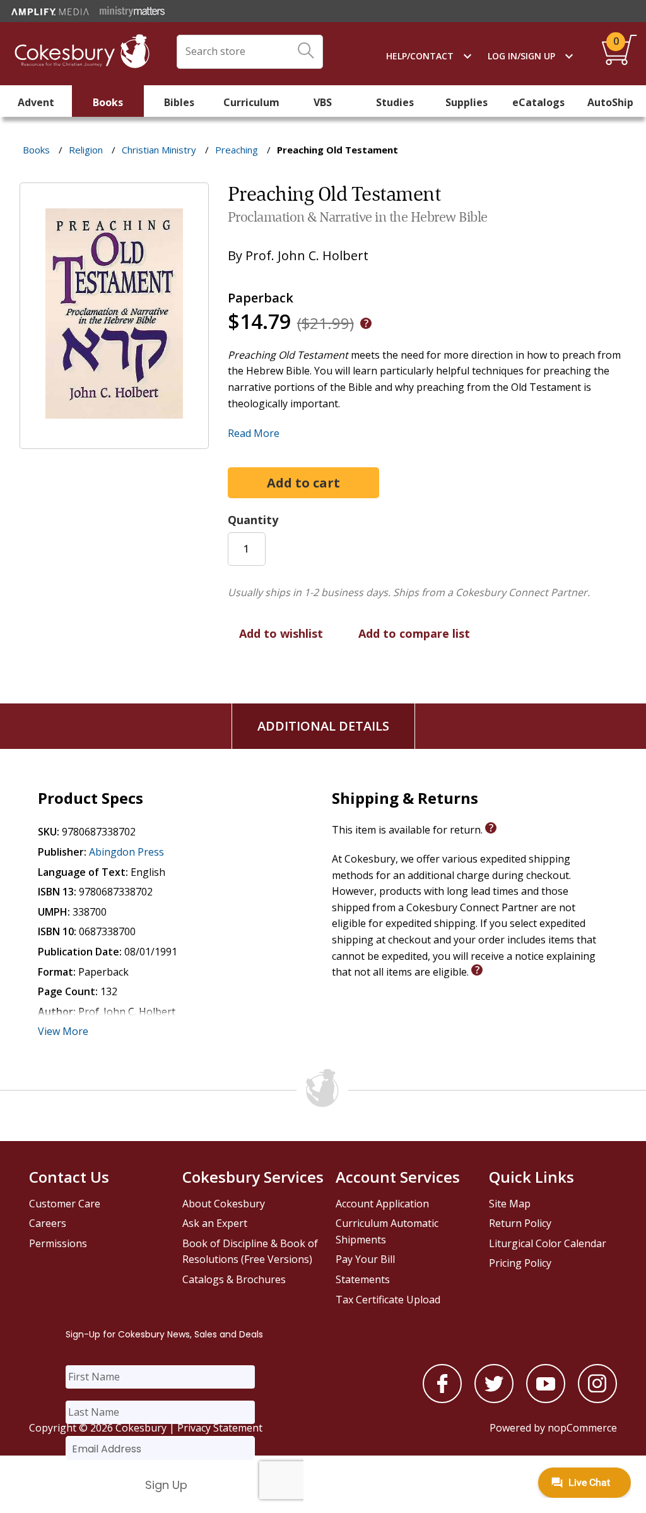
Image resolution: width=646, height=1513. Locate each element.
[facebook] (442, 1399)
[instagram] (597, 1399)
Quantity (253, 519)
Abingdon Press (126, 852)
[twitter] (494, 1399)
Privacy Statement (219, 1428)
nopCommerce (582, 1428)
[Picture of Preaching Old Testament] (114, 440)
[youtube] (545, 1399)
